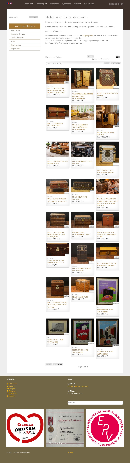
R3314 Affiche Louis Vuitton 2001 (80, 351)
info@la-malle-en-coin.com (78, 386)
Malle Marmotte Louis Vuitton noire (81, 269)
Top (71, 453)
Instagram (13, 393)
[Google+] (116, 4)
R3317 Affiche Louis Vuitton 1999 (105, 311)
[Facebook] (110, 4)
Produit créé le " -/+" (53, 63)
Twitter (12, 386)
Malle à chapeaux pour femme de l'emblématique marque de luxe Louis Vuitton (107, 202)
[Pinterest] (119, 4)
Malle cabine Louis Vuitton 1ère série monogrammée (80, 127)
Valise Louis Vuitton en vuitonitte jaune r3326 (106, 264)
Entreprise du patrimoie (100, 443)
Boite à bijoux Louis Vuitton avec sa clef (105, 171)
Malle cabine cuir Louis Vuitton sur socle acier (57, 200)
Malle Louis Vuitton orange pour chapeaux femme (106, 234)
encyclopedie (88, 36)
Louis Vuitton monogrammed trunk (81, 233)
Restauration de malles (18, 34)
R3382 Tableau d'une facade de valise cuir (55, 262)
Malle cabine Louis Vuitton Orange (55, 125)
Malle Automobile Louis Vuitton (82, 162)
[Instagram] (122, 4)
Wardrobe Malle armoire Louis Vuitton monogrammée (82, 96)
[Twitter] (113, 4)
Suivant (118, 63)
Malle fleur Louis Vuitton (79, 198)
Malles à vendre (15, 30)
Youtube (12, 396)
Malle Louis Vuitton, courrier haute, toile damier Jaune (56, 234)
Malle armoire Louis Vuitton (105, 134)
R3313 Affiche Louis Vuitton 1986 (105, 353)
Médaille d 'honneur (58, 443)
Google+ (12, 389)
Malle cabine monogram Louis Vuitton (57, 162)
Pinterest (12, 391)
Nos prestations (15, 49)
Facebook (12, 384)
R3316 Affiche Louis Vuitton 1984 (55, 341)
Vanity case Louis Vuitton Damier (107, 94)
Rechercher (33, 17)
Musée (13, 41)
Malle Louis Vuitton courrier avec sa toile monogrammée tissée (56, 90)
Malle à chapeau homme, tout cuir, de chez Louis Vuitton (57, 305)
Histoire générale (16, 45)
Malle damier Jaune (80, 297)
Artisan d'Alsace (16, 443)
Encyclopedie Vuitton (17, 38)
